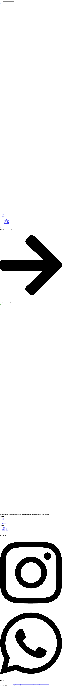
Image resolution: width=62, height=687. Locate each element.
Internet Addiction (6, 220)
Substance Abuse (6, 221)
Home (3, 214)
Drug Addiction (6, 219)
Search (1, 229)
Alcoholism (5, 217)
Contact (3, 225)
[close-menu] (0, 227)
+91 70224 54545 (5, 1)
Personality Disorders (7, 218)
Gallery (3, 224)
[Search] (11, 229)
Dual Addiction (6, 222)
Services (3, 216)
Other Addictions (6, 223)
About (3, 215)
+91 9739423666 (11, 1)
